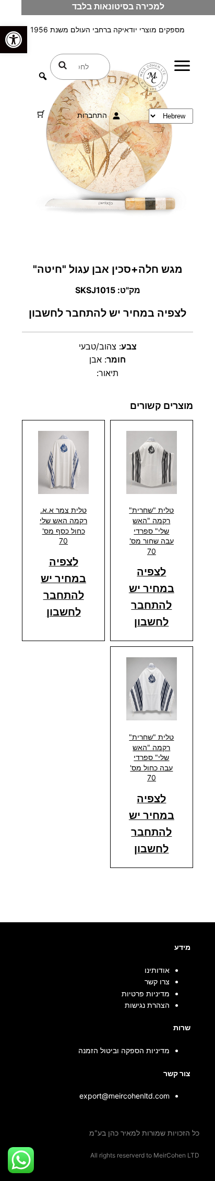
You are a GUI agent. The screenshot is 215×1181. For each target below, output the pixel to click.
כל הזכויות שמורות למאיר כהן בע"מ (144, 1132)
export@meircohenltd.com (124, 1095)
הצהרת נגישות (147, 1005)
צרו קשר (157, 981)
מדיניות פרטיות (146, 993)
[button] (13, 39)
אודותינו (157, 970)
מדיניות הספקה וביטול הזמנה (124, 1050)
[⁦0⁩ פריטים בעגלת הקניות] (41, 114)
